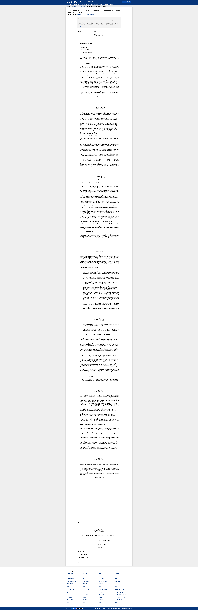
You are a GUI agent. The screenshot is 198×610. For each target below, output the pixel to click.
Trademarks (101, 599)
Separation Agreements (89, 14)
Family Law (85, 583)
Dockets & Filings (70, 601)
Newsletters (102, 4)
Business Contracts (76, 6)
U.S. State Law (86, 589)
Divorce (84, 578)
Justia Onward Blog (118, 599)
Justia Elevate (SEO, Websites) (120, 596)
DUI (84, 580)
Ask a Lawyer (76, 4)
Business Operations (103, 576)
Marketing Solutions (109, 4)
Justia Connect (97, 608)
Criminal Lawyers (70, 578)
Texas (84, 601)
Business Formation (103, 575)
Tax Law (100, 585)
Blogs (116, 583)
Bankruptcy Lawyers (71, 575)
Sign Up (128, 1)
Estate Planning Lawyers (72, 581)
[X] (81, 608)
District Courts (70, 599)
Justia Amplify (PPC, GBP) (120, 597)
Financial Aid (117, 578)
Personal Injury (86, 585)
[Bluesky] (79, 608)
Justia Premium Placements (120, 594)
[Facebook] (75, 608)
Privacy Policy (122, 608)
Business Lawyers (70, 576)
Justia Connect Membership (120, 591)
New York (85, 599)
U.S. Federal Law (70, 589)
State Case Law (86, 594)
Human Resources (79, 14)
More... (68, 586)
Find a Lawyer (69, 4)
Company (108, 608)
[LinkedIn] (72, 608)
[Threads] (78, 608)
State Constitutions (86, 591)
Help (111, 608)
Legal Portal (103, 608)
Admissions (117, 576)
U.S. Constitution (70, 591)
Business (101, 573)
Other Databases (103, 589)
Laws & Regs (96, 4)
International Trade (103, 581)
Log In (124, 1)
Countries (101, 601)
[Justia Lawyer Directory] (82, 608)
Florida (84, 597)
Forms (71, 6)
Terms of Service (116, 608)
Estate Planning (86, 581)
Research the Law (83, 4)
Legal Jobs (101, 591)
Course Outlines (118, 580)
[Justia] (72, 2)
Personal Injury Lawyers (71, 585)
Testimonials (117, 601)
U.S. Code (69, 592)
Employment (101, 578)
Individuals (85, 573)
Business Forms (102, 594)
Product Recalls (102, 596)
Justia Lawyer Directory (119, 592)
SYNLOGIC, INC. (83, 6)
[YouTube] (73, 608)
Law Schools (90, 4)
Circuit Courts (69, 597)
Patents (100, 597)
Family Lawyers (70, 583)
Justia (68, 6)
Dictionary (117, 575)
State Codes (85, 592)
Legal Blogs (101, 592)
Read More (80, 26)
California (85, 596)
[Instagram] (76, 608)
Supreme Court (70, 596)
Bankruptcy (85, 575)
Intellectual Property (103, 580)
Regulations (69, 594)
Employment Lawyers (71, 580)
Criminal (84, 576)
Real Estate (101, 583)
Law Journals (117, 581)
